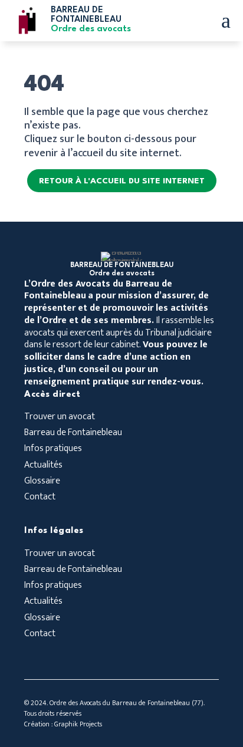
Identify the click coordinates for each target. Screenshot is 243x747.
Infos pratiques (53, 449)
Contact (39, 498)
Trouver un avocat (59, 417)
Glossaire (42, 482)
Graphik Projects (78, 724)
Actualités (43, 466)
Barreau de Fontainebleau (73, 433)
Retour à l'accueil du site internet (122, 181)
